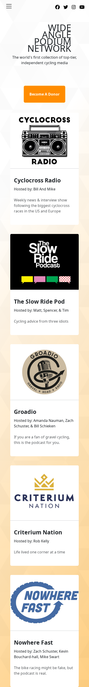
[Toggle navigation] (9, 6)
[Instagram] (74, 7)
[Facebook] (57, 7)
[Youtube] (82, 7)
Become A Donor (44, 94)
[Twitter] (66, 7)
